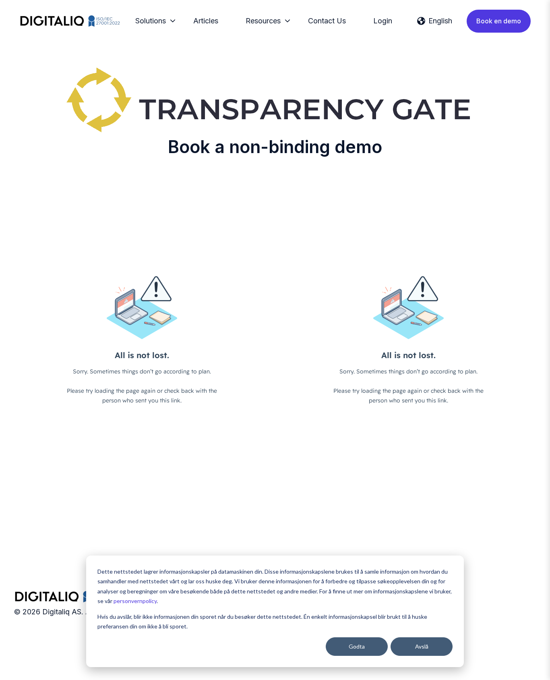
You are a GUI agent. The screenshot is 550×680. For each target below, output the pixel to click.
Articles (205, 21)
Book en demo (498, 21)
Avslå (421, 646)
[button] (434, 21)
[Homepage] (69, 21)
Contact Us (327, 21)
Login (382, 21)
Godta (357, 646)
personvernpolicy (135, 600)
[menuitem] (153, 21)
